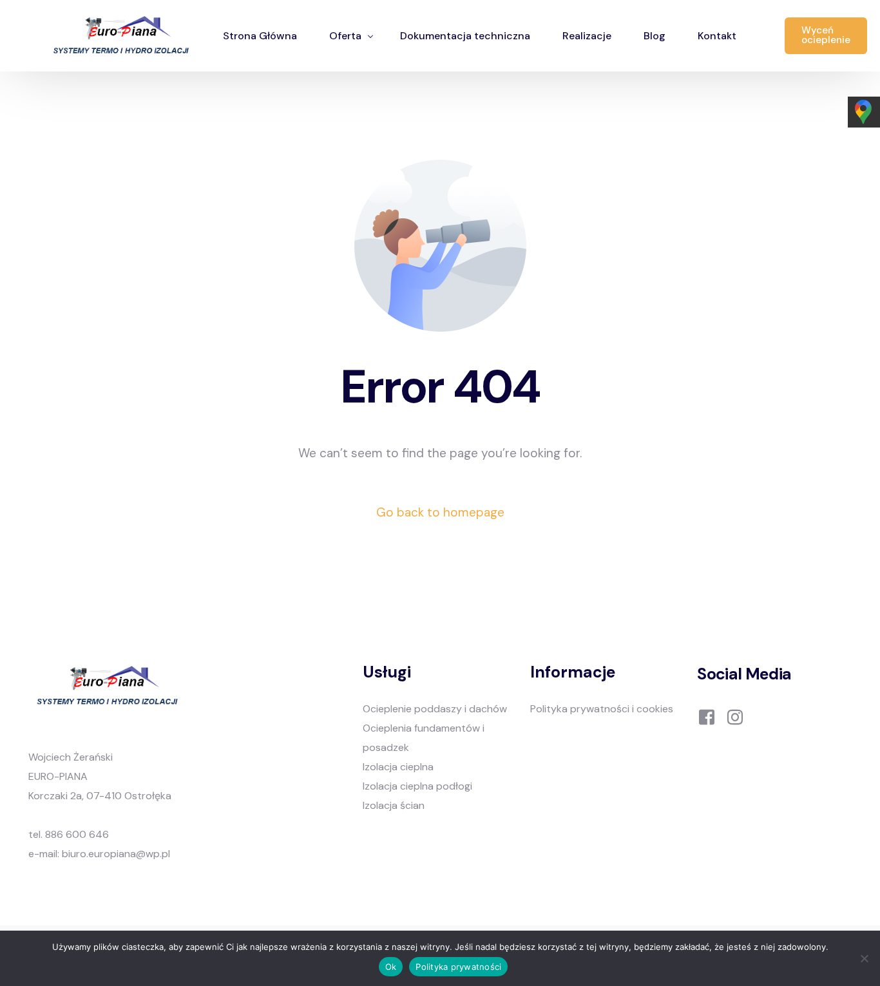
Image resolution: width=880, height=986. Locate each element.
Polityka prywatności (458, 967)
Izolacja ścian (394, 805)
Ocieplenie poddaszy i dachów (435, 709)
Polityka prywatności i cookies (601, 709)
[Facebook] (707, 716)
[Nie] (863, 958)
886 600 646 (77, 834)
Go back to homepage (440, 512)
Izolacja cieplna (398, 766)
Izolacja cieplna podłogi (417, 786)
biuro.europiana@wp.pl (116, 853)
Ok (391, 967)
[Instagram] (735, 716)
